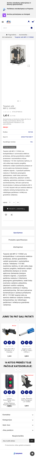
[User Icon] (29, 22)
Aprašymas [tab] (18, 233)
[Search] (32, 28)
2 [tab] (20, 101)
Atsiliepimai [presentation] (18, 247)
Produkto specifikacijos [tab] (18, 240)
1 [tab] (18, 101)
